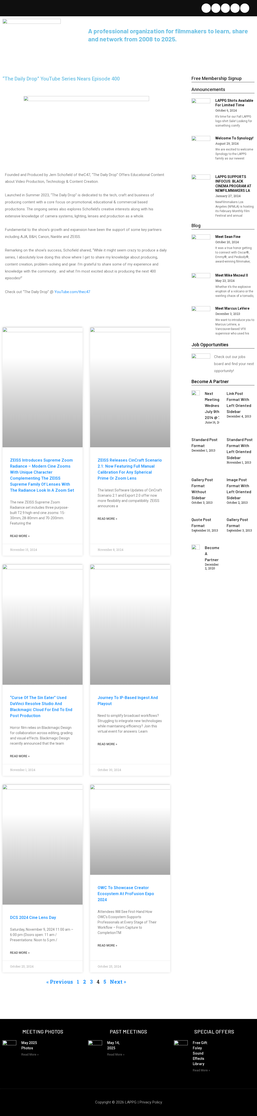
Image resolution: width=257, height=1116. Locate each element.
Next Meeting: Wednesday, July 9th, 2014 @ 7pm (215, 405)
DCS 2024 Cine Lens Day (33, 917)
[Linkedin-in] (225, 8)
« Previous (59, 981)
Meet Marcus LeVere (232, 308)
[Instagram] (244, 8)
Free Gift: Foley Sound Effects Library (200, 1053)
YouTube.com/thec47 (72, 292)
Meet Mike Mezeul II (231, 275)
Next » (118, 981)
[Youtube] (234, 8)
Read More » (20, 536)
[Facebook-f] (215, 8)
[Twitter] (206, 8)
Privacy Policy (151, 1102)
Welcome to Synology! (234, 138)
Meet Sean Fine (227, 237)
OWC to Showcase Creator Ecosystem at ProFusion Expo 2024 (126, 893)
